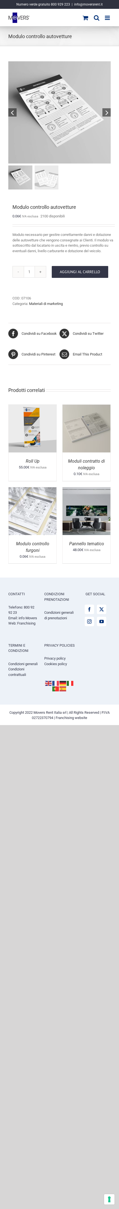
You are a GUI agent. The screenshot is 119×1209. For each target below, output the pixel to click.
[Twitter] (101, 609)
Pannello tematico (86, 543)
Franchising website (71, 718)
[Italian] (70, 683)
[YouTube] (101, 621)
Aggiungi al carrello (80, 271)
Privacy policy (55, 658)
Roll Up (33, 461)
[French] (56, 683)
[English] (48, 683)
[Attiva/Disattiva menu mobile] (108, 18)
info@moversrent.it (88, 4)
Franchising (26, 623)
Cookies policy (55, 664)
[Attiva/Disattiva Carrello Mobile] (85, 18)
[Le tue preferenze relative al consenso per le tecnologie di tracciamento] (109, 1199)
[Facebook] (89, 609)
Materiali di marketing (46, 304)
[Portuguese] (56, 688)
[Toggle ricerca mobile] (96, 18)
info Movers (28, 618)
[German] (63, 683)
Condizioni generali (23, 664)
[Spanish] (63, 688)
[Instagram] (89, 621)
